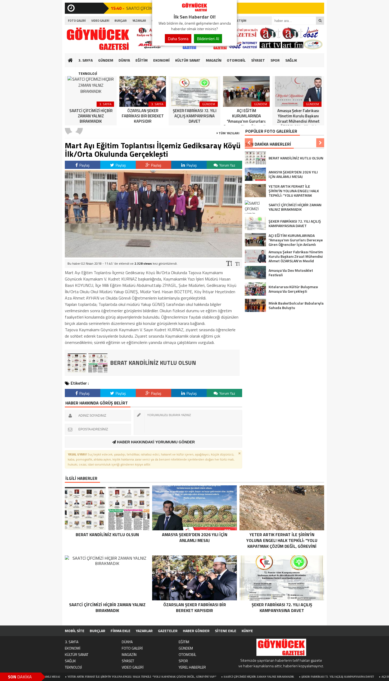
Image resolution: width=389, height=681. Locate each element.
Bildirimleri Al (208, 38)
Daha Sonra (178, 38)
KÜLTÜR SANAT (187, 60)
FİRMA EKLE (120, 630)
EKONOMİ (161, 60)
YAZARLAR (139, 21)
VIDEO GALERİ (100, 21)
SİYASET (258, 60)
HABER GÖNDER (196, 630)
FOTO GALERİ (77, 21)
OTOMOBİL (236, 60)
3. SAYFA (85, 60)
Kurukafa (73, 70)
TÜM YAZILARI (228, 133)
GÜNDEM (105, 60)
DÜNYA (124, 60)
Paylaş (84, 165)
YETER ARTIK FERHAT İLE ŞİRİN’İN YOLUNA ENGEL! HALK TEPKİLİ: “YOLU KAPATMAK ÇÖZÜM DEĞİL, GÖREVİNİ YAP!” (117, 676)
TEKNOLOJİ (87, 73)
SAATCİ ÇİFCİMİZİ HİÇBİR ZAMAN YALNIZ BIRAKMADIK (234, 676)
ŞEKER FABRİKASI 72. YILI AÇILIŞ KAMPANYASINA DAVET (313, 676)
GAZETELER (168, 630)
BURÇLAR (121, 21)
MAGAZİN (213, 60)
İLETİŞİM (240, 21)
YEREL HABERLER (192, 667)
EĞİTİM (141, 60)
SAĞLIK (291, 60)
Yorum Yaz (227, 165)
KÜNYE (247, 630)
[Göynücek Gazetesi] (194, 10)
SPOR (275, 60)
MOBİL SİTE (74, 630)
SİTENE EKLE (225, 630)
